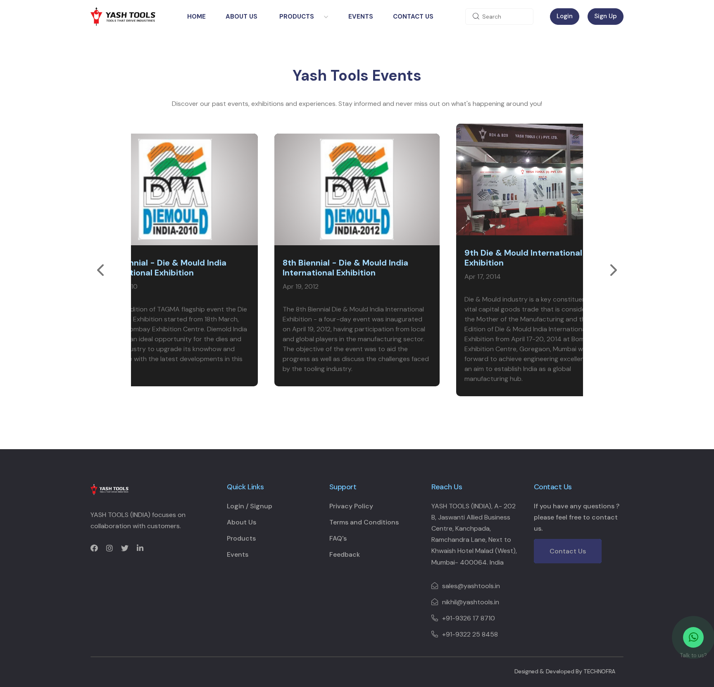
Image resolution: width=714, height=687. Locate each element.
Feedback (344, 554)
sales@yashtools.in (471, 586)
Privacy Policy (351, 506)
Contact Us (413, 16)
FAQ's (338, 538)
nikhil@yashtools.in (470, 602)
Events (360, 16)
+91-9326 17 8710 (468, 618)
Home (196, 16)
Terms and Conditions (364, 522)
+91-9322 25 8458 (470, 634)
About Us (241, 16)
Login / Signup (249, 506)
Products (296, 16)
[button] (100, 270)
